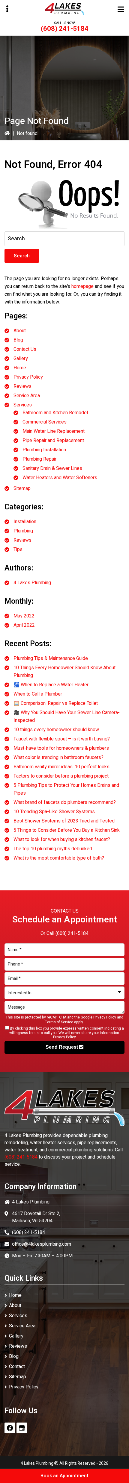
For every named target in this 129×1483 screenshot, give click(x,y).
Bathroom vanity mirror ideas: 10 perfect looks (62, 766)
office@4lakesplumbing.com (41, 1244)
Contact (17, 1366)
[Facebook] (9, 1428)
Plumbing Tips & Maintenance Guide (51, 658)
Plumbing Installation (44, 449)
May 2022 (24, 616)
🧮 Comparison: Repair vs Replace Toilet (56, 703)
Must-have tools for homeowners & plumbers (61, 748)
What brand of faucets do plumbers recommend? (65, 802)
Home (20, 367)
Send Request (62, 1047)
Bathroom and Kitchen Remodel (55, 412)
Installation (25, 521)
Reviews (23, 386)
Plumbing (23, 531)
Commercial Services (44, 422)
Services (23, 405)
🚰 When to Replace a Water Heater (51, 684)
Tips (18, 549)
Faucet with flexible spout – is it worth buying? (62, 739)
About (20, 330)
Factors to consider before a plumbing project (61, 776)
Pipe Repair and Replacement (53, 440)
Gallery (21, 358)
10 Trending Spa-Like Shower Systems (54, 811)
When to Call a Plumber (38, 694)
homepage (82, 286)
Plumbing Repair (39, 459)
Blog (18, 340)
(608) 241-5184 (64, 29)
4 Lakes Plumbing (32, 582)
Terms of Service (59, 1022)
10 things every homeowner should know (56, 729)
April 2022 (24, 625)
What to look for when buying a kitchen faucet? (62, 839)
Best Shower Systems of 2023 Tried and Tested (64, 821)
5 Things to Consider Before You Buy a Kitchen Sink (67, 830)
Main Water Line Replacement (53, 431)
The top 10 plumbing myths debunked (53, 848)
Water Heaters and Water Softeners (59, 477)
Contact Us (25, 349)
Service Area (27, 395)
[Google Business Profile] (21, 1428)
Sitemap (22, 488)
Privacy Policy (28, 377)
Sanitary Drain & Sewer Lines (52, 468)
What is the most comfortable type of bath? (59, 858)
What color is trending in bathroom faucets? (59, 757)
